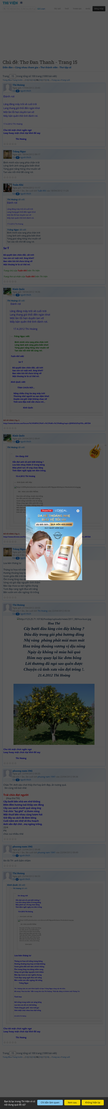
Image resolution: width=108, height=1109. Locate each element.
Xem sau (72, 1102)
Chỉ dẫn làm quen (50, 1102)
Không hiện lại (92, 1102)
